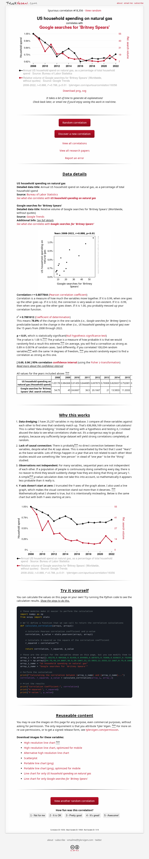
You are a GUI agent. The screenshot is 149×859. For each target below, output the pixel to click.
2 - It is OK (55, 815)
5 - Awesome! (111, 815)
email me (128, 3)
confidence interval (65, 362)
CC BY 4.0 (74, 850)
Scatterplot (30, 758)
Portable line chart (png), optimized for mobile (52, 768)
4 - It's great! (93, 815)
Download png (72, 90)
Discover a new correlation (74, 134)
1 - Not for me (37, 815)
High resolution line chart (39, 742)
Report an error (74, 158)
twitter (98, 840)
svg (84, 90)
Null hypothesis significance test (86, 335)
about (119, 3)
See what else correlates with (56, 198)
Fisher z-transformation (105, 362)
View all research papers (75, 150)
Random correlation (75, 122)
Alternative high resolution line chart (46, 753)
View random (93, 10)
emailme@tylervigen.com (80, 840)
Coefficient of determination (53, 317)
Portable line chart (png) (39, 763)
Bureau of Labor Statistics (42, 194)
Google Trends (35, 216)
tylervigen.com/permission (102, 729)
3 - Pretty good (74, 815)
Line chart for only (57, 773)
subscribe (138, 3)
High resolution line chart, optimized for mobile (53, 747)
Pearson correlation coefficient (67, 294)
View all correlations (74, 143)
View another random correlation (74, 801)
